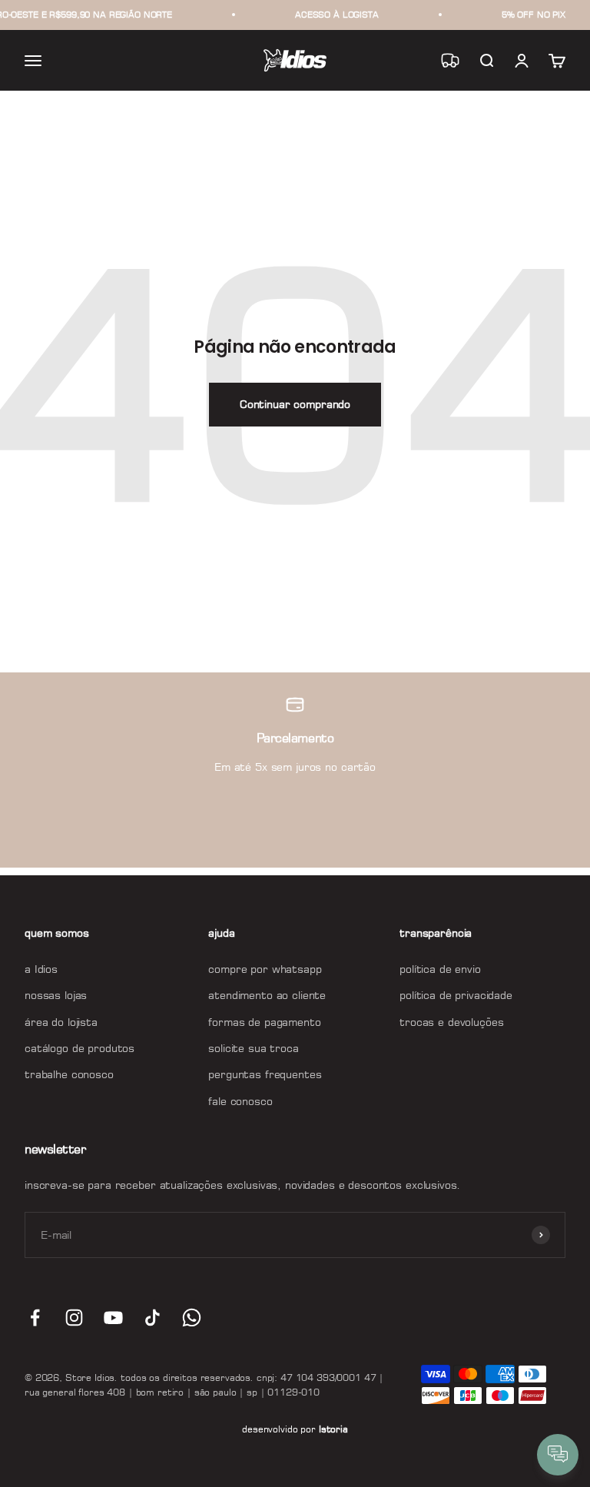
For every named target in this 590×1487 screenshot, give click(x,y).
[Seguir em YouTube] (113, 1317)
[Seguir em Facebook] (35, 1317)
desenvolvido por (295, 1429)
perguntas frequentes (264, 1073)
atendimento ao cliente (267, 994)
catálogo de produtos (79, 1047)
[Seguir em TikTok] (152, 1317)
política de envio (440, 968)
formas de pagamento (264, 1021)
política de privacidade (455, 994)
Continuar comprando (295, 403)
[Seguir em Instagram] (74, 1317)
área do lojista (61, 1021)
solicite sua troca (253, 1047)
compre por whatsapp (264, 968)
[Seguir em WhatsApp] (191, 1317)
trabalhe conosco (69, 1073)
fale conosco (240, 1100)
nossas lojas (56, 994)
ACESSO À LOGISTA (337, 14)
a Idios (41, 968)
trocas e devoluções (451, 1021)
